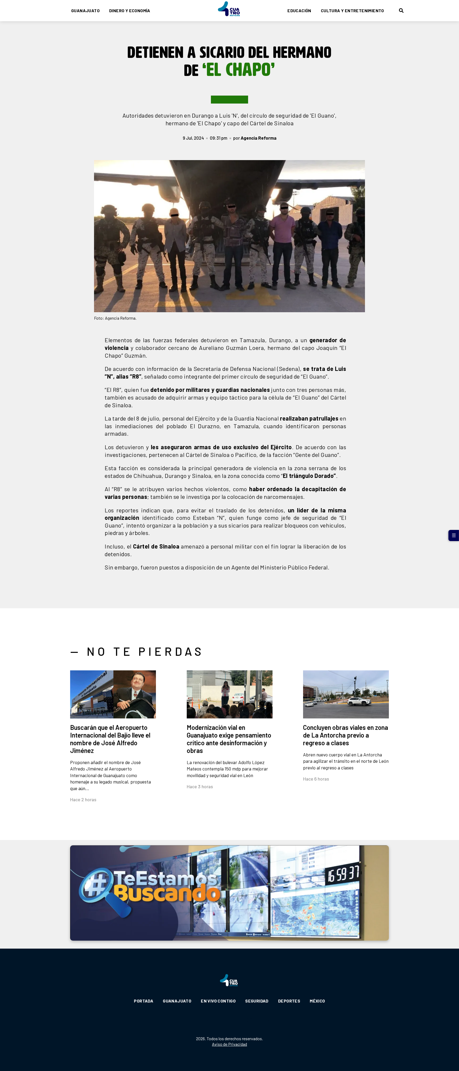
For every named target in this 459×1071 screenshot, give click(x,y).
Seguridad (257, 1000)
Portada (143, 1000)
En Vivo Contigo (218, 1000)
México (317, 1000)
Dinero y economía (129, 10)
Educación (299, 10)
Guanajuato (85, 10)
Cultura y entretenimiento (352, 10)
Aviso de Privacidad (229, 1044)
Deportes (289, 1000)
